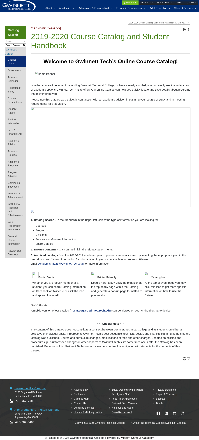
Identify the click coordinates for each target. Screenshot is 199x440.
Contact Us (80, 403)
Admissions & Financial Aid (94, 8)
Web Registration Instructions (14, 226)
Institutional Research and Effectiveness (15, 210)
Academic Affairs (13, 142)
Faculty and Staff (121, 394)
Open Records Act (122, 412)
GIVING (179, 3)
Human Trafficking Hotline (88, 412)
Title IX (159, 403)
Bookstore (79, 394)
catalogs (54, 437)
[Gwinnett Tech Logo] (19, 6)
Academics (65, 8)
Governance (14, 70)
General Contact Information (14, 240)
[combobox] (159, 23)
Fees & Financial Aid (15, 132)
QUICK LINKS (163, 3)
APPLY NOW (131, 3)
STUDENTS (146, 3)
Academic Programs (13, 163)
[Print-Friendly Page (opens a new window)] (184, 29)
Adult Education (158, 8)
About (48, 8)
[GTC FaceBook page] (158, 413)
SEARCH (193, 3)
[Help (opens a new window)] (188, 29)
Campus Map (81, 398)
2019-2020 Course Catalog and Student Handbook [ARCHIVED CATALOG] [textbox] (159, 23)
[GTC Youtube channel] (174, 413)
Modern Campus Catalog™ (138, 437)
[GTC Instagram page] (182, 413)
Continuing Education (14, 185)
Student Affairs (12, 111)
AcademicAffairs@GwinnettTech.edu (61, 263)
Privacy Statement (166, 389)
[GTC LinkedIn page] (166, 413)
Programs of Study (14, 90)
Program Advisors (12, 174)
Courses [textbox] (9, 41)
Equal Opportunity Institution (127, 389)
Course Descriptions (15, 100)
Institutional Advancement (15, 195)
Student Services (183, 8)
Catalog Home (12, 61)
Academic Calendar (13, 79)
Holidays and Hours (123, 407)
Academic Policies (13, 153)
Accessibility (81, 389)
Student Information (14, 121)
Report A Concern (165, 394)
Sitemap (160, 398)
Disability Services (84, 407)
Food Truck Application (124, 398)
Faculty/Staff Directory (14, 252)
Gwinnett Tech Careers (124, 403)
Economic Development (129, 8)
